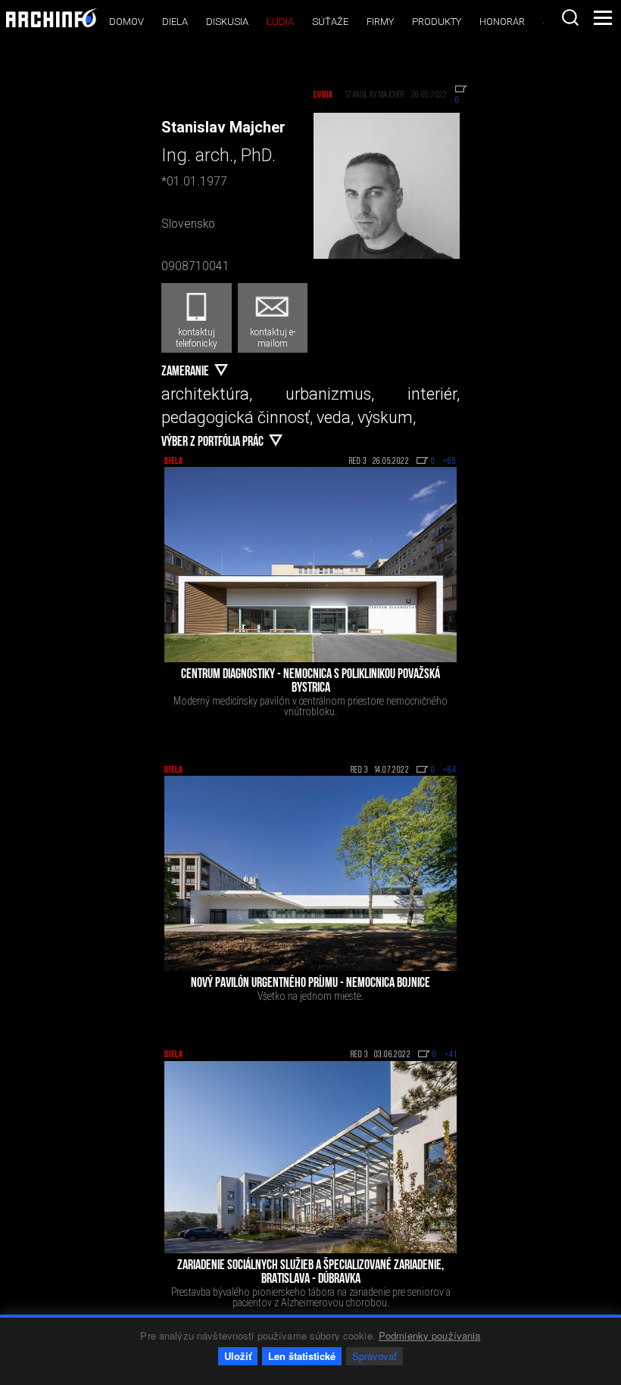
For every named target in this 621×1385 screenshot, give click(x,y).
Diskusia (227, 21)
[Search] (570, 17)
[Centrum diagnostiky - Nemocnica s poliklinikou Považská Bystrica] (310, 564)
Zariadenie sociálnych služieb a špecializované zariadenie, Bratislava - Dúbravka (310, 1273)
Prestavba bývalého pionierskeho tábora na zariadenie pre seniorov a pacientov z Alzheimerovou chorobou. (311, 1297)
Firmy (380, 21)
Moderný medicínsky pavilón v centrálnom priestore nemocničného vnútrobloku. (310, 706)
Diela (175, 21)
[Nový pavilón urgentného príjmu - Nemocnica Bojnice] (310, 873)
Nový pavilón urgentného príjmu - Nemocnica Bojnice (310, 984)
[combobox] (570, 17)
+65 (450, 461)
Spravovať (374, 1356)
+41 (451, 1055)
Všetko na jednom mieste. (310, 996)
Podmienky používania (430, 1335)
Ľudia (280, 21)
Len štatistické (301, 1356)
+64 (450, 770)
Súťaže (330, 21)
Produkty (436, 21)
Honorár (502, 21)
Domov (126, 21)
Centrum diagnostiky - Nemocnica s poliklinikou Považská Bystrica (310, 682)
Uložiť (237, 1356)
